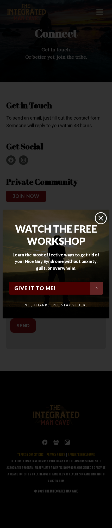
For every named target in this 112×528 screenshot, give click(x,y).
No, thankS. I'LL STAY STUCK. (56, 305)
